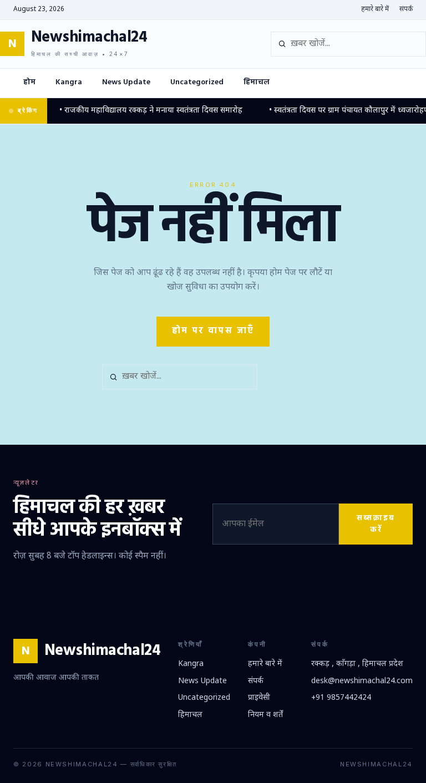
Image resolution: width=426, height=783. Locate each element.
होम (29, 82)
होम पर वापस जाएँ (213, 331)
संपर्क (406, 9)
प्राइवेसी (259, 698)
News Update (126, 82)
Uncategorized (197, 82)
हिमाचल (257, 82)
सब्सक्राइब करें (376, 524)
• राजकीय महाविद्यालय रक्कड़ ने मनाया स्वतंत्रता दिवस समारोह (144, 110)
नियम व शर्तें (265, 715)
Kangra (68, 82)
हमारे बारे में (375, 9)
